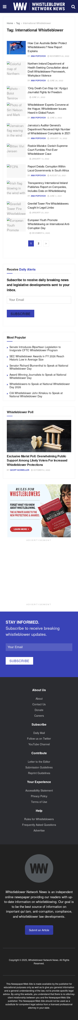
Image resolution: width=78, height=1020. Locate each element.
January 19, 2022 (58, 138)
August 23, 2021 (57, 175)
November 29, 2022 (59, 56)
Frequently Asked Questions (39, 825)
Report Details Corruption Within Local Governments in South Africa (48, 168)
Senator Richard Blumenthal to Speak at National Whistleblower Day (38, 367)
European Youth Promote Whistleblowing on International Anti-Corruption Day (49, 224)
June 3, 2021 (55, 196)
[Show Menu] (4, 6)
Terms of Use (39, 802)
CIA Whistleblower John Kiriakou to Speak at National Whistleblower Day (36, 394)
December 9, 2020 (40, 233)
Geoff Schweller (19, 470)
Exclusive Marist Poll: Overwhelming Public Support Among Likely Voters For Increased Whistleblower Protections (37, 460)
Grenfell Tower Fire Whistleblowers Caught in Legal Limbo (48, 205)
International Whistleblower (37, 23)
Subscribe (20, 313)
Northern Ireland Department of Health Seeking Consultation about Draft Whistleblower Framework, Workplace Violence (48, 69)
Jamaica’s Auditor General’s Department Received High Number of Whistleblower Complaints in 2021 (49, 129)
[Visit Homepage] (39, 6)
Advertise (39, 830)
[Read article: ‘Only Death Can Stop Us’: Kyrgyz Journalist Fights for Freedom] (16, 93)
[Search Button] (73, 6)
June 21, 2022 (38, 97)
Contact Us (39, 704)
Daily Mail (39, 733)
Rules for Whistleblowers (39, 819)
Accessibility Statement (39, 790)
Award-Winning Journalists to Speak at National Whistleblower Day (37, 376)
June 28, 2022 (56, 80)
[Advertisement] (39, 576)
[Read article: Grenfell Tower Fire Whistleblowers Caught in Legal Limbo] (16, 208)
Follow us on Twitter (39, 738)
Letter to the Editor (39, 761)
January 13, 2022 (40, 158)
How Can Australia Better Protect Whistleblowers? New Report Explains (47, 47)
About (39, 698)
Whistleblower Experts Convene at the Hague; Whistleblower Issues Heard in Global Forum (48, 108)
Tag (18, 23)
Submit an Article (39, 930)
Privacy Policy (39, 796)
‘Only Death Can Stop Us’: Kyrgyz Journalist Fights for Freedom (48, 90)
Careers (39, 715)
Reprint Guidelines (39, 773)
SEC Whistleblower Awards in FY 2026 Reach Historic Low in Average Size (36, 357)
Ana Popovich (38, 56)
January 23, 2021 (40, 212)
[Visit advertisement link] (39, 510)
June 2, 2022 (55, 117)
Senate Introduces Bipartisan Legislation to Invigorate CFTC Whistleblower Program (35, 348)
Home (10, 23)
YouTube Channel (39, 744)
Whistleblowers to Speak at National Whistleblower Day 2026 (39, 385)
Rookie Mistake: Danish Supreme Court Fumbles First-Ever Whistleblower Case (48, 150)
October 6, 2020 (41, 470)
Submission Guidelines (39, 767)
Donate (39, 710)
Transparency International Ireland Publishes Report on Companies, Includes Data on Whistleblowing (48, 187)
